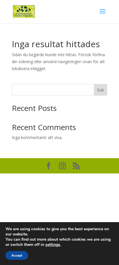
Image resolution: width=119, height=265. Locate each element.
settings (52, 244)
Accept (16, 255)
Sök (100, 90)
